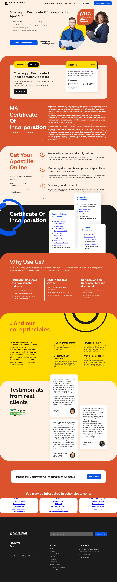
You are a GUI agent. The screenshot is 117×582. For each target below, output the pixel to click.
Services (68, 3)
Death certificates (59, 223)
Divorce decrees (59, 228)
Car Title (58, 499)
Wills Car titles (58, 235)
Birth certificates (58, 226)
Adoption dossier (59, 238)
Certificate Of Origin (98, 501)
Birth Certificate (19, 499)
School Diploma (89, 234)
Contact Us (53, 562)
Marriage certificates (60, 221)
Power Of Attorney (19, 511)
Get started (94, 477)
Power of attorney (59, 233)
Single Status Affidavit (19, 509)
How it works (49, 3)
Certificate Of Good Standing (58, 511)
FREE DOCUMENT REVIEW (23, 43)
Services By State (55, 554)
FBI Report (58, 504)
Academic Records (90, 244)
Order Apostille (103, 3)
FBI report (57, 240)
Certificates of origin (85, 209)
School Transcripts (89, 237)
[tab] (21, 64)
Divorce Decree (19, 506)
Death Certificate (19, 501)
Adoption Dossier (58, 501)
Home (52, 548)
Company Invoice (98, 509)
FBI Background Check (61, 243)
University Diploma (90, 239)
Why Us (76, 3)
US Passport (57, 245)
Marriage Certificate (19, 504)
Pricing (59, 3)
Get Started (20, 91)
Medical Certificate (98, 506)
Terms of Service (55, 564)
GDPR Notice (54, 569)
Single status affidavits (60, 231)
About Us (86, 3)
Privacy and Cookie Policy (58, 567)
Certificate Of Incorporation (98, 499)
